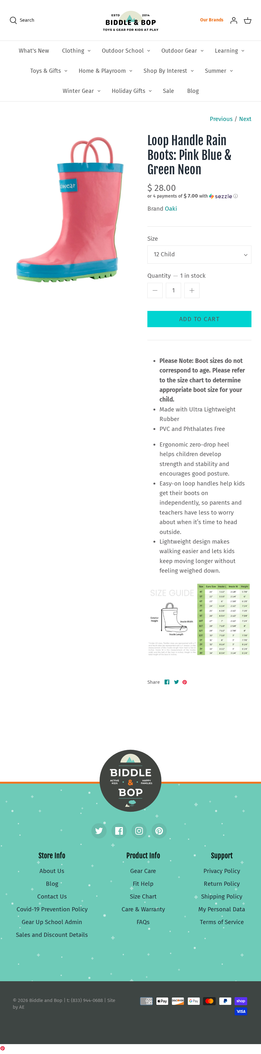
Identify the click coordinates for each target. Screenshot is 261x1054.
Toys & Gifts (45, 70)
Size (152, 238)
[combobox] (199, 254)
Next (245, 119)
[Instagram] (139, 831)
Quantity (176, 275)
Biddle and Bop (130, 781)
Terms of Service (222, 922)
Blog (193, 90)
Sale (168, 90)
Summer (215, 70)
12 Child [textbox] (164, 254)
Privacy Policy (221, 871)
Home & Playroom (102, 70)
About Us (51, 871)
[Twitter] (99, 831)
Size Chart (143, 896)
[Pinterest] (159, 831)
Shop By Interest (165, 70)
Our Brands (211, 20)
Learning (226, 50)
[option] (70, 210)
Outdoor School (123, 50)
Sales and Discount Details (52, 934)
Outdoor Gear (179, 50)
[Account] (233, 20)
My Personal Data (221, 909)
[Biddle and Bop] (130, 20)
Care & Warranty (143, 909)
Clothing (73, 50)
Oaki (171, 208)
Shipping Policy (221, 896)
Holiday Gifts (128, 90)
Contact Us (52, 896)
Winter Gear (78, 90)
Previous (221, 119)
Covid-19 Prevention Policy (52, 909)
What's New (34, 50)
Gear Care (143, 871)
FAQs (143, 922)
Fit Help (143, 883)
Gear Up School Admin (52, 922)
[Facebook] (119, 831)
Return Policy (222, 883)
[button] (192, 196)
